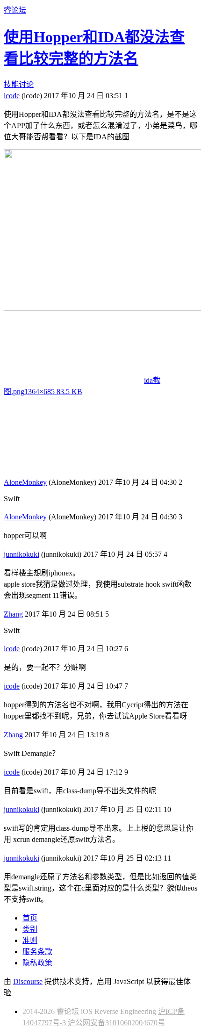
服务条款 (37, 952)
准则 (29, 940)
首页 (29, 918)
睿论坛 (15, 10)
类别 (29, 929)
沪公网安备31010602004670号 (116, 1023)
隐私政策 (37, 963)
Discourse (28, 981)
